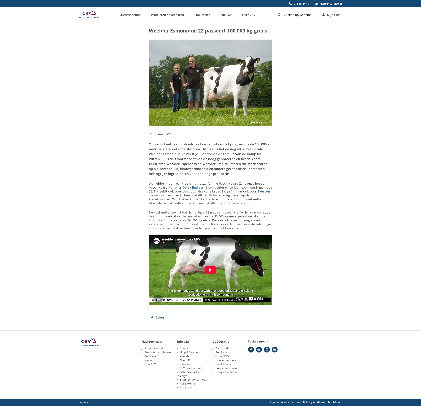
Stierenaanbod (130, 15)
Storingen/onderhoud (193, 379)
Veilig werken (188, 383)
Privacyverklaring (314, 402)
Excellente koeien (226, 368)
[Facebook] (251, 350)
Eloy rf (227, 191)
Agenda (184, 356)
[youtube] (259, 350)
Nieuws (226, 15)
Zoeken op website (297, 15)
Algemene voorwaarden (285, 402)
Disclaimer (334, 402)
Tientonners (223, 364)
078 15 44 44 (301, 3)
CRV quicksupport (191, 368)
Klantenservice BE (331, 3)
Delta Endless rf (194, 187)
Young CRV (222, 356)
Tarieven (185, 364)
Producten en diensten (167, 15)
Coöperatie (222, 348)
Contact (184, 348)
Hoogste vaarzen (226, 372)
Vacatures (186, 387)
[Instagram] (267, 350)
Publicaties (202, 15)
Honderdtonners (225, 360)
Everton (263, 191)
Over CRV (248, 15)
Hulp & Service (189, 352)
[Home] (89, 14)
